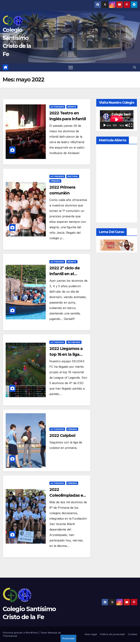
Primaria (55, 181)
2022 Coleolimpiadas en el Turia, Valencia (67, 495)
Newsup (52, 632)
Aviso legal (91, 634)
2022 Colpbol (62, 435)
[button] (134, 67)
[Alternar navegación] (70, 67)
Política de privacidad (112, 634)
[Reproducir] (104, 125)
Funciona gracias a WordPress (21, 632)
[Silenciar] (127, 125)
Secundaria (73, 342)
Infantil (71, 107)
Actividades (57, 107)
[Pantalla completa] (131, 125)
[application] (116, 119)
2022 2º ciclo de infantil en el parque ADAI (64, 274)
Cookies (132, 634)
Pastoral (72, 176)
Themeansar (10, 635)
